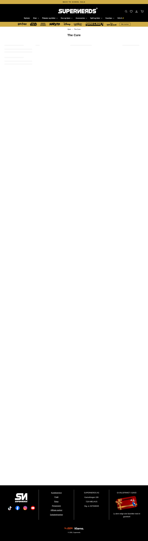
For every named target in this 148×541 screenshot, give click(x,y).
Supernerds (76, 532)
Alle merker (125, 24)
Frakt (56, 497)
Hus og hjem (66, 18)
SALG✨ (120, 18)
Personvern (56, 506)
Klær (35, 18)
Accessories (80, 18)
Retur (56, 501)
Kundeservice (56, 493)
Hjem (69, 29)
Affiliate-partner (56, 510)
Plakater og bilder (49, 18)
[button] (127, 11)
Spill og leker (95, 18)
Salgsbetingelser (56, 514)
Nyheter (27, 18)
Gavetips (109, 18)
